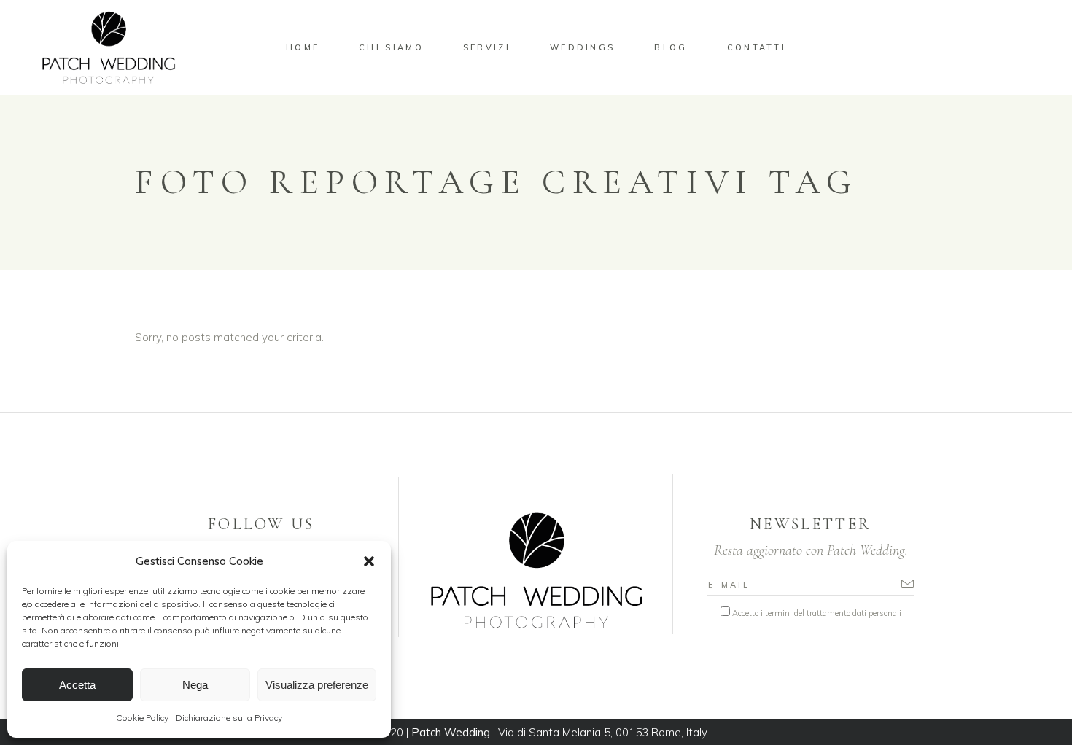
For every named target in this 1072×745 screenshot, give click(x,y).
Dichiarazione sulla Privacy (229, 717)
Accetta (77, 685)
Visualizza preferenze (316, 685)
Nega (195, 685)
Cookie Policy (142, 717)
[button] (369, 561)
